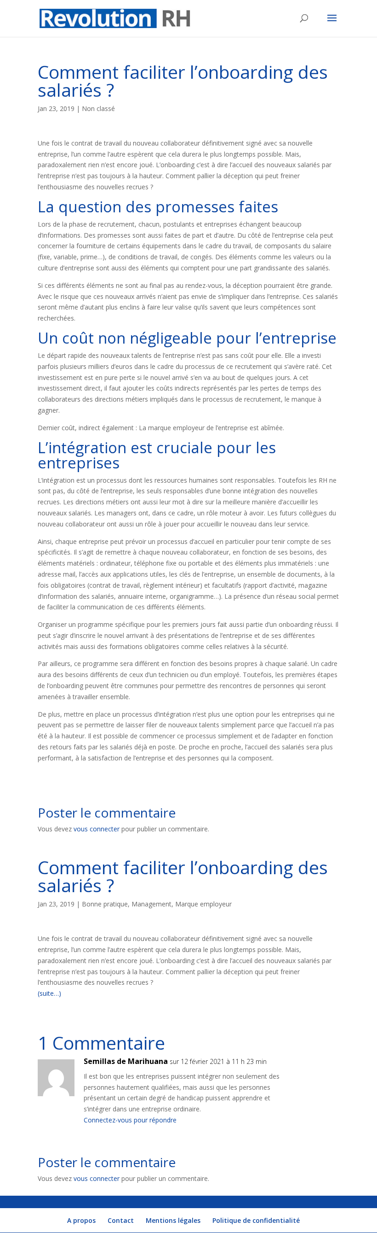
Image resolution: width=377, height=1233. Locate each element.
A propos (81, 1220)
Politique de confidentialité (256, 1220)
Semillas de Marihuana (126, 1061)
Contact (121, 1220)
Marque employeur (203, 904)
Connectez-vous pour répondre (130, 1120)
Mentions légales (173, 1220)
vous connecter (97, 828)
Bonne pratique (105, 904)
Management (151, 904)
